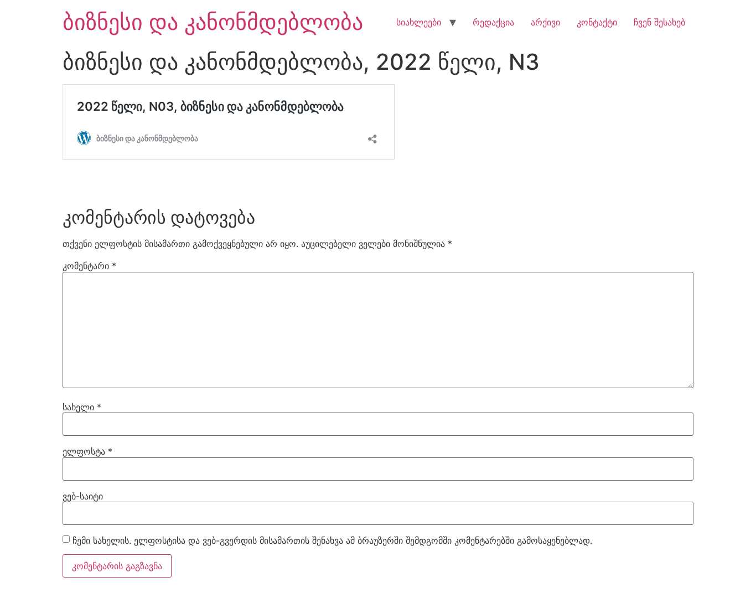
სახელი (82, 407)
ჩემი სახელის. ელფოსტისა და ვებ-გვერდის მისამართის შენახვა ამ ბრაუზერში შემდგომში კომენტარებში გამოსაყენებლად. (332, 540)
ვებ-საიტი (83, 496)
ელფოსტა (87, 451)
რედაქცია (493, 22)
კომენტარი (89, 265)
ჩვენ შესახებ (659, 22)
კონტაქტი (597, 22)
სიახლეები (418, 22)
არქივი (545, 22)
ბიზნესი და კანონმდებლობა (213, 21)
